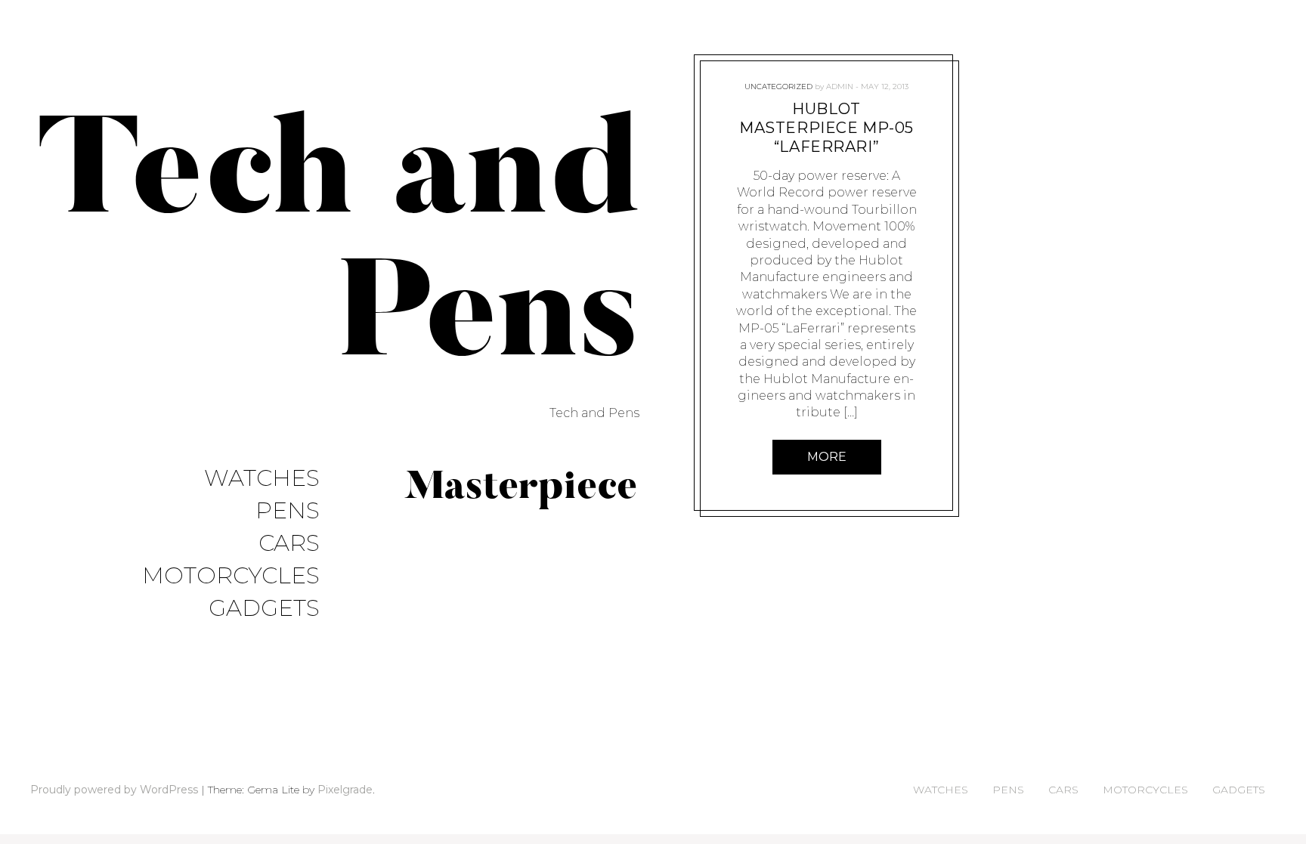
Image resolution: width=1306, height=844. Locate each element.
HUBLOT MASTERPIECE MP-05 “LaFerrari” (826, 128)
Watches (262, 478)
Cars (289, 543)
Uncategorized (778, 86)
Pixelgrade (345, 789)
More (826, 457)
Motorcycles (231, 576)
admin (839, 86)
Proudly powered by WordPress (114, 789)
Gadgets (264, 608)
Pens (287, 511)
